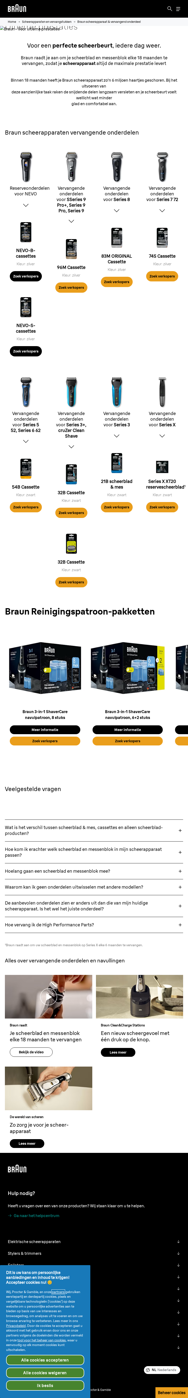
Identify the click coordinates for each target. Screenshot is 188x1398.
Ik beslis (45, 1385)
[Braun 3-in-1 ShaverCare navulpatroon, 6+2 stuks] (128, 667)
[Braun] (17, 8)
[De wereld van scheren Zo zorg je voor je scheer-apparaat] (48, 1088)
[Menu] (178, 9)
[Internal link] (26, 233)
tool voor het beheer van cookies (41, 1340)
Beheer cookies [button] (172, 1392)
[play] (48, 997)
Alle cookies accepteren (45, 1360)
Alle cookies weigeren (45, 1372)
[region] (94, 688)
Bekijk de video (31, 1052)
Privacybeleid (16, 1326)
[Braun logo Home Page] (17, 8)
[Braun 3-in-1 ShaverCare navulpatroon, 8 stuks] (45, 667)
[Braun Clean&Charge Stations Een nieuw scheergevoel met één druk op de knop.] (139, 997)
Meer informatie (45, 730)
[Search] (169, 8)
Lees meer (118, 1052)
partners (58, 1292)
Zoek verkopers (25, 276)
